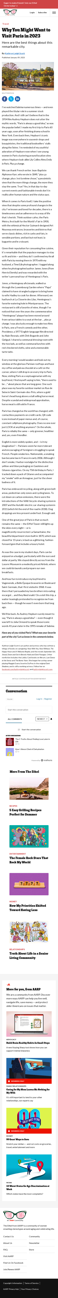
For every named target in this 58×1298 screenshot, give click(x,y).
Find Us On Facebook (13, 1262)
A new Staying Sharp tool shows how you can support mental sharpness (26, 1049)
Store (31, 1249)
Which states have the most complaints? (24, 1193)
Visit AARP (8, 1256)
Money (9, 1136)
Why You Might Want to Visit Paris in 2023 (26, 33)
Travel (5, 23)
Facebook (4, 99)
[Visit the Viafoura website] (46, 760)
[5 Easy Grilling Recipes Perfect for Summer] (29, 788)
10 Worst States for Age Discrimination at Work (28, 1188)
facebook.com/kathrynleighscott (15, 669)
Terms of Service (31, 1283)
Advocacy (11, 1039)
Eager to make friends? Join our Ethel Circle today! (20, 4)
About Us (7, 1243)
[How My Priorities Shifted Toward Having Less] (29, 884)
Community (34, 1236)
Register (48, 699)
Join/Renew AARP (11, 1269)
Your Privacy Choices (30, 1289)
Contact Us (8, 1236)
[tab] (15, 719)
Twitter (11, 99)
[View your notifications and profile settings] (51, 719)
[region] (29, 728)
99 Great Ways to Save (17, 1139)
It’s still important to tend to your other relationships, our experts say (24, 1099)
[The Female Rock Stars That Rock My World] (29, 836)
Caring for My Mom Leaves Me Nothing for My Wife (28, 1091)
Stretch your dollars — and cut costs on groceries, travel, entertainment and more (28, 1145)
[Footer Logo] (29, 1216)
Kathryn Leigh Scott (15, 53)
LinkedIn (17, 99)
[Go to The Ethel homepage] (4, 12)
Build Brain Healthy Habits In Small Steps (28, 1042)
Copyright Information (12, 1283)
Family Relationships (16, 1086)
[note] (28, 93)
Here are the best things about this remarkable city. (27, 44)
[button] (54, 12)
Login (32, 12)
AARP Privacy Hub (11, 1289)
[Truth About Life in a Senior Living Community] (29, 932)
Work (9, 1183)
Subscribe (42, 12)
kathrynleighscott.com (42, 669)
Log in (39, 699)
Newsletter (34, 1243)
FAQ (5, 1249)
